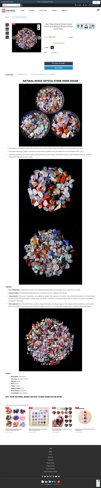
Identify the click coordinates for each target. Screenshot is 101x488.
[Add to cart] (24, 421)
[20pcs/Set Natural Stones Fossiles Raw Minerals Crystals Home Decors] (39, 417)
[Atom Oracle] (8, 10)
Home (50, 454)
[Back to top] (98, 485)
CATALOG (31, 10)
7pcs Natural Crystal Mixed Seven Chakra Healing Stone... (85, 429)
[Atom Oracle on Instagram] (50, 476)
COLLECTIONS (43, 10)
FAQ (50, 448)
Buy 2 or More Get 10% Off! (23, 2)
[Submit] (21, 5)
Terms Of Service (50, 469)
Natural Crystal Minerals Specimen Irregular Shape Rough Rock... (14, 429)
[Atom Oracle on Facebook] (42, 476)
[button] (14, 38)
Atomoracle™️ (49, 485)
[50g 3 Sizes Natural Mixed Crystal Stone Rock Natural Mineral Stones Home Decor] (26, 37)
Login (85, 5)
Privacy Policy (50, 463)
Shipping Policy (50, 466)
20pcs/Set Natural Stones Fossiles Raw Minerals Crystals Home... (38, 429)
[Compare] (38, 25)
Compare (79, 5)
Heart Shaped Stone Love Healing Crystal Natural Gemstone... (61, 429)
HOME (22, 10)
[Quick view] (24, 415)
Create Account (95, 5)
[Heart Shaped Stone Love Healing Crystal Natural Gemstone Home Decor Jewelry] (62, 417)
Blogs (50, 451)
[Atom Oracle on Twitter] (45, 476)
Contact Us (51, 460)
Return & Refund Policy (50, 472)
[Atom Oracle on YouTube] (56, 476)
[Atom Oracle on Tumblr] (53, 476)
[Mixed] (52, 47)
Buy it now (58, 68)
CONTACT (64, 10)
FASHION (54, 10)
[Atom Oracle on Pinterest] (48, 476)
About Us (50, 457)
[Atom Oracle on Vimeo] (59, 476)
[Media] (38, 28)
